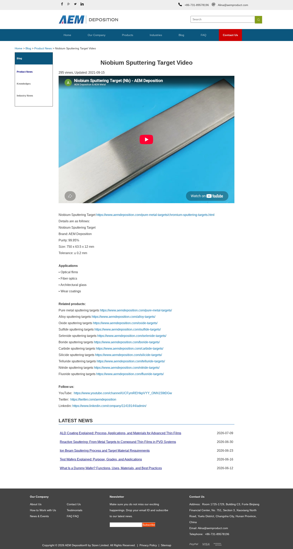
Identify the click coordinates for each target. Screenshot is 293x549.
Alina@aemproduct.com (233, 5)
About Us (35, 504)
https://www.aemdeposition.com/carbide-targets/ (129, 348)
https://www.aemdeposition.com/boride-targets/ (127, 342)
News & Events (39, 516)
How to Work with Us (43, 510)
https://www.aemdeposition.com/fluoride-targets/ (130, 374)
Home (67, 35)
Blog (181, 35)
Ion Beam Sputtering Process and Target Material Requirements (105, 450)
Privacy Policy (148, 545)
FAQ (203, 35)
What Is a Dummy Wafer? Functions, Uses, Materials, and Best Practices (111, 468)
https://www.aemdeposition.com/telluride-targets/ (131, 361)
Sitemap (166, 545)
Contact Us (230, 35)
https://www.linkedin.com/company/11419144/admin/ (109, 406)
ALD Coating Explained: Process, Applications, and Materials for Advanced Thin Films (120, 433)
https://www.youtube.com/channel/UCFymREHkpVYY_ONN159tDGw (123, 393)
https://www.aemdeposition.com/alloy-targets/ (123, 316)
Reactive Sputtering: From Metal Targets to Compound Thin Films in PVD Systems (118, 442)
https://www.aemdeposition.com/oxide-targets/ (125, 323)
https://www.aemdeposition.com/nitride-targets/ (126, 367)
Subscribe (149, 524)
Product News (43, 48)
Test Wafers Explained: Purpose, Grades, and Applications (101, 459)
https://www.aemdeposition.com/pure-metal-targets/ (136, 310)
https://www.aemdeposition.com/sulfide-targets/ (127, 329)
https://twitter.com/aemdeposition (93, 399)
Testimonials (74, 510)
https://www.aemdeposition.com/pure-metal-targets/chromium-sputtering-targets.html (155, 214)
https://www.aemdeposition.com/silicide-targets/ (128, 355)
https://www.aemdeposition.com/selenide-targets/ (131, 335)
